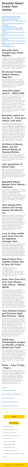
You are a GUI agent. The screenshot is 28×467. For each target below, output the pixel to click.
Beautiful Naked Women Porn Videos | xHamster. (12, 27)
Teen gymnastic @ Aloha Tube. (8, 26)
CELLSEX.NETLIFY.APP (18, 464)
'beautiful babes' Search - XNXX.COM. (10, 19)
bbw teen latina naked (8, 447)
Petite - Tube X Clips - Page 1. (8, 46)
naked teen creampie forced (10, 429)
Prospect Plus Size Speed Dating (10, 401)
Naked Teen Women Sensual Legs (10, 405)
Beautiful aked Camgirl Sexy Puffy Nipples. (11, 16)
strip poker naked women (9, 432)
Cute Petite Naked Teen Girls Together (11, 394)
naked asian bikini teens (9, 444)
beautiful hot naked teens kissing (11, 435)
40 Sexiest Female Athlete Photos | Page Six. (11, 17)
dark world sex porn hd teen (10, 450)
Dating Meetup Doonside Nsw (9, 390)
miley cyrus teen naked (9, 441)
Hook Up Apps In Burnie (8, 397)
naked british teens (8, 426)
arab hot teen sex (7, 438)
